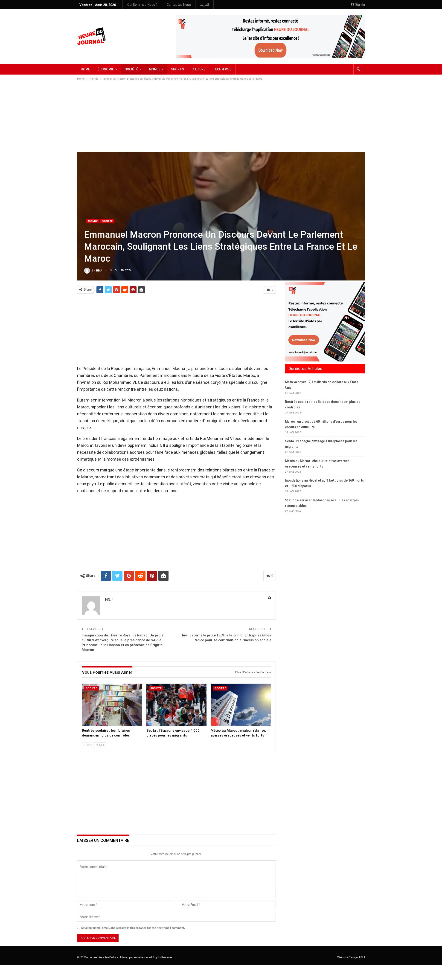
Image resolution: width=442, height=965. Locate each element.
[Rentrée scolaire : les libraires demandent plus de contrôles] (112, 705)
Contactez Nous (179, 4)
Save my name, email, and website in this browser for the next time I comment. (133, 928)
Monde (93, 221)
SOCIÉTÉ (131, 69)
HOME (85, 69)
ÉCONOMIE (106, 69)
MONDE (154, 69)
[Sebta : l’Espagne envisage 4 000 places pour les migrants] (176, 705)
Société (107, 221)
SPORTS (177, 69)
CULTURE (198, 69)
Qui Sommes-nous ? (142, 4)
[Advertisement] (221, 116)
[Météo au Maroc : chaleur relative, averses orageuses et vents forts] (241, 705)
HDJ (362, 957)
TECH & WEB (222, 69)
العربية (204, 4)
